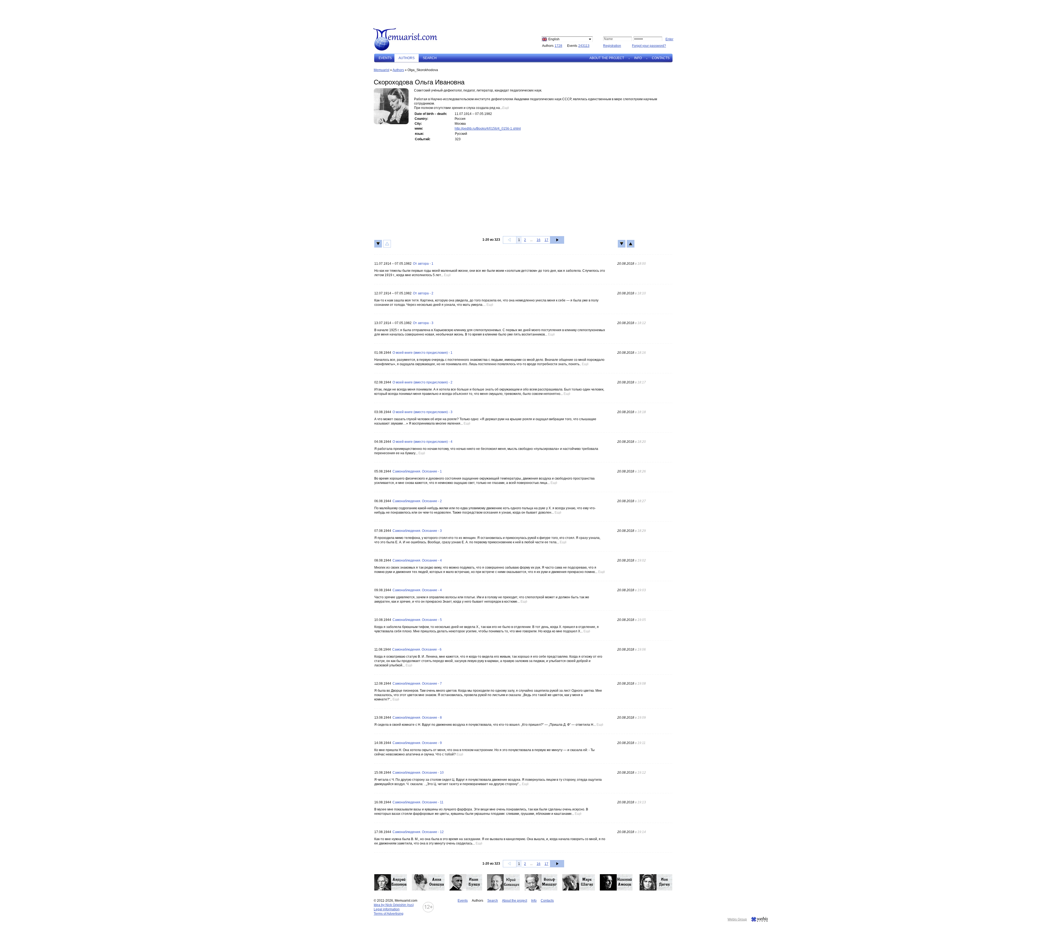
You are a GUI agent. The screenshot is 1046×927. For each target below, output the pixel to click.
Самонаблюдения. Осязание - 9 (417, 743)
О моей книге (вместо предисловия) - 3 (422, 412)
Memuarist (381, 70)
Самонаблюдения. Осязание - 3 (417, 531)
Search (430, 58)
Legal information (387, 909)
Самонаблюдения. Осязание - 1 (417, 471)
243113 (583, 46)
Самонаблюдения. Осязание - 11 (418, 802)
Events (385, 58)
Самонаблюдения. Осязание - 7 (417, 683)
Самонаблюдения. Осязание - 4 (417, 560)
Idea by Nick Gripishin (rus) (394, 905)
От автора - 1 (423, 264)
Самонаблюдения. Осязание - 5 (417, 620)
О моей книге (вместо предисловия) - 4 (422, 442)
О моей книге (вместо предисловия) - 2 (422, 382)
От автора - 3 (423, 323)
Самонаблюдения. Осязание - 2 (417, 501)
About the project (606, 58)
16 (538, 240)
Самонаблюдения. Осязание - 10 (418, 772)
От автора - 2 (423, 293)
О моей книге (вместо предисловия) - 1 (422, 353)
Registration (612, 46)
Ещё (505, 108)
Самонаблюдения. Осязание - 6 (417, 649)
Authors (398, 70)
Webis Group (737, 919)
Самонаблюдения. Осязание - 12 (418, 832)
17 (546, 240)
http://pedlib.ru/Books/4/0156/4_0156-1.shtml (488, 128)
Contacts (661, 58)
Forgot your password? (649, 46)
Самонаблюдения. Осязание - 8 (417, 717)
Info (638, 58)
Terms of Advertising (388, 914)
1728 (558, 46)
